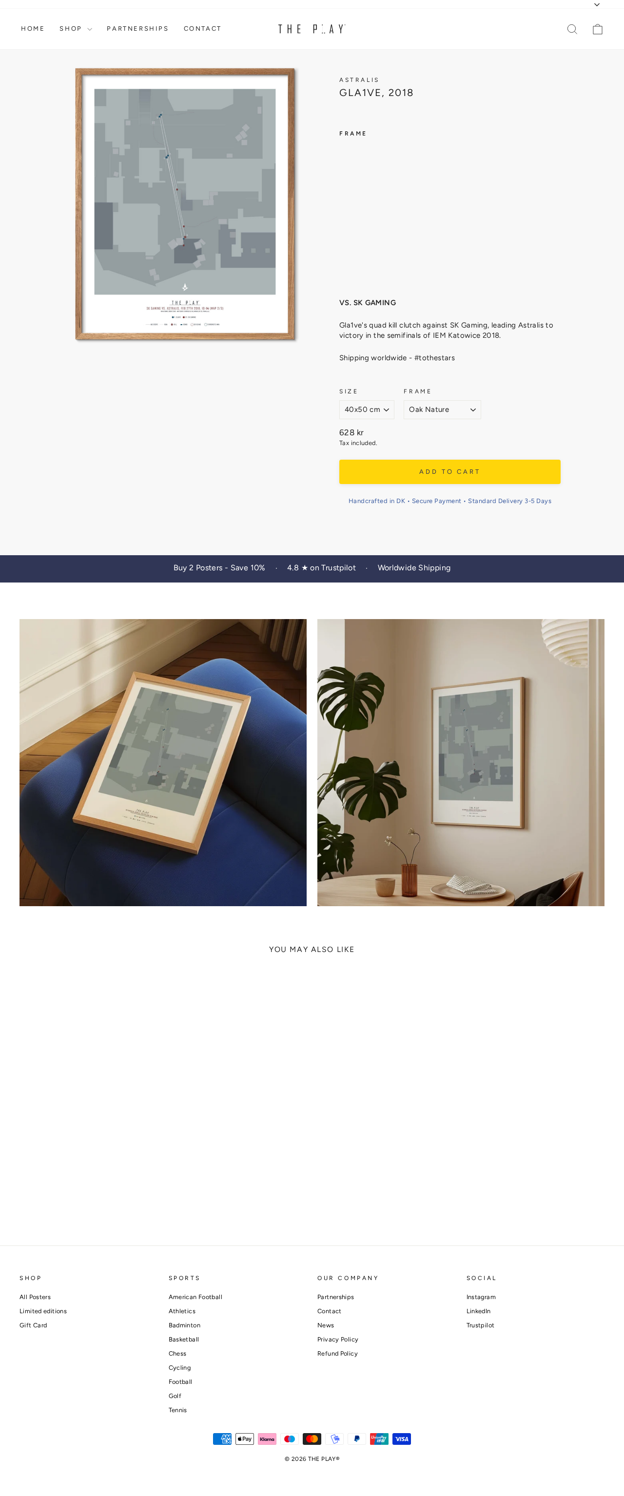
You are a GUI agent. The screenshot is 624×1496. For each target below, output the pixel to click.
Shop (72, 28)
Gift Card (33, 1325)
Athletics (182, 1311)
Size (348, 391)
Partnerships (138, 28)
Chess (178, 1353)
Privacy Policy (337, 1339)
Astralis (359, 80)
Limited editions (43, 1311)
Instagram (481, 1297)
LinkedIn (479, 1311)
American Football (195, 1297)
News (325, 1325)
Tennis (178, 1410)
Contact (203, 28)
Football (181, 1381)
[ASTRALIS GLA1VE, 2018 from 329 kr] (357, 211)
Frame (418, 391)
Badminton (184, 1325)
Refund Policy (337, 1353)
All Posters (35, 1297)
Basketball (184, 1339)
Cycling (180, 1367)
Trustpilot (481, 1325)
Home (33, 28)
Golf (175, 1395)
